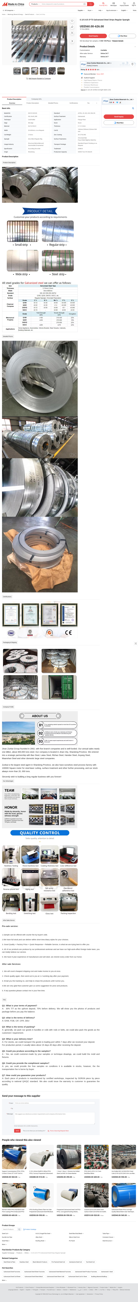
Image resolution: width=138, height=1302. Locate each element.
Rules (134, 10)
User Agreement (80, 1294)
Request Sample (117, 41)
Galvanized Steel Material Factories (60, 1272)
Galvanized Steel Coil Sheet (12, 1276)
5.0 (111, 102)
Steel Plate (5, 1241)
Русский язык (51, 1289)
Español (28, 1289)
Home (3, 14)
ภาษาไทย (102, 1289)
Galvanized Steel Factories (12, 1272)
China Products (29, 1287)
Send (17, 1131)
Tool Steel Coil (90, 1262)
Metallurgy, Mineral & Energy (15, 14)
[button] (92, 103)
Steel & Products (29, 14)
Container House (108, 1237)
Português (35, 1289)
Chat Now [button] (123, 36)
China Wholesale (60, 1287)
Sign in (134, 5)
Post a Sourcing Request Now (58, 1131)
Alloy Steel (39, 1237)
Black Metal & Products (40, 1262)
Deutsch (65, 1289)
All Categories (9, 10)
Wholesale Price (71, 1287)
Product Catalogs (30, 1229)
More (4, 1280)
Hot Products (19, 1287)
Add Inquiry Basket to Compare (40, 78)
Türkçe (108, 1289)
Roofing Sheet (40, 1241)
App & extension (111, 10)
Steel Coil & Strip (40, 14)
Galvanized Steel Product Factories (86, 1272)
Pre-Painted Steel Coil (58, 1262)
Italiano (59, 1289)
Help (99, 10)
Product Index (104, 1287)
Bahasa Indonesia (125, 1289)
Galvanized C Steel (107, 1272)
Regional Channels (93, 1287)
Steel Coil (5, 1233)
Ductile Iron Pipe (7, 1237)
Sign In (83, 90)
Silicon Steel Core (74, 1237)
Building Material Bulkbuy (99, 1276)
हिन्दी (96, 1289)
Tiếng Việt (115, 1289)
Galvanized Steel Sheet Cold (55, 1276)
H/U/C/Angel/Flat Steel (43, 1233)
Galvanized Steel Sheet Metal (34, 1276)
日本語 (91, 1289)
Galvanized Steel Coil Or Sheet (77, 1276)
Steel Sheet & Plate (9, 1262)
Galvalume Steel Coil (75, 1262)
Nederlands (73, 1289)
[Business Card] (133, 108)
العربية (79, 1289)
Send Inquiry (93, 36)
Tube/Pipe (106, 1233)
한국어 (85, 1289)
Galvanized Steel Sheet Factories (34, 1272)
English (22, 1289)
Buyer (89, 10)
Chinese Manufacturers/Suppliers (45, 1287)
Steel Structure (107, 1241)
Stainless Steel (23, 1262)
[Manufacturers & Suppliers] (13, 4)
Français (42, 1289)
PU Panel (72, 1241)
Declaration (90, 1294)
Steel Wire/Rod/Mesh (75, 1233)
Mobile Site (113, 1287)
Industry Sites (82, 1287)
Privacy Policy (99, 1294)
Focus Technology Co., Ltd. (55, 1294)
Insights (120, 1287)
